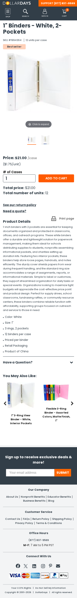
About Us (12, 497)
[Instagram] (43, 567)
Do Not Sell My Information (50, 588)
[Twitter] (25, 567)
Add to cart (56, 178)
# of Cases (12, 172)
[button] (45, 13)
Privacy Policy (24, 523)
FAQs (26, 519)
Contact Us (12, 519)
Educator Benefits (59, 497)
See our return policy (19, 205)
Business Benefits (34, 501)
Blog (51, 501)
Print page (66, 219)
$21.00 (30, 187)
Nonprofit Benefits (33, 497)
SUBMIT (62, 472)
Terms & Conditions (49, 523)
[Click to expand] (38, 89)
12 (46, 192)
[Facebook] (19, 567)
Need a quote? (14, 211)
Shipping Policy (62, 519)
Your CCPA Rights (21, 588)
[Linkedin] (34, 566)
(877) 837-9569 (64, 3)
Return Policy (40, 519)
